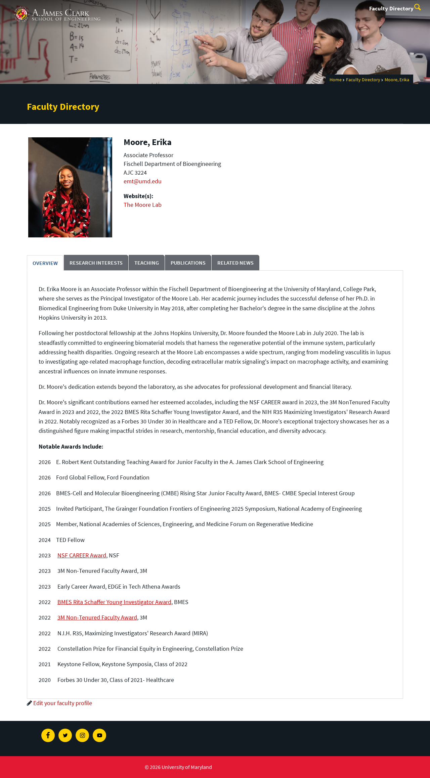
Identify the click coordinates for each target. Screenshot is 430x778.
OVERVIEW (45, 263)
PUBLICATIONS (188, 262)
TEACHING (146, 262)
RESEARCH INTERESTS (96, 262)
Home (336, 80)
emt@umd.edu (143, 181)
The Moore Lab (143, 205)
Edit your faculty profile (62, 703)
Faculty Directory (391, 8)
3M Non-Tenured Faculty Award (97, 617)
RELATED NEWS (235, 262)
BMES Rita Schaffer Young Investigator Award (114, 602)
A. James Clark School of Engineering (57, 6)
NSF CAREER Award (81, 555)
